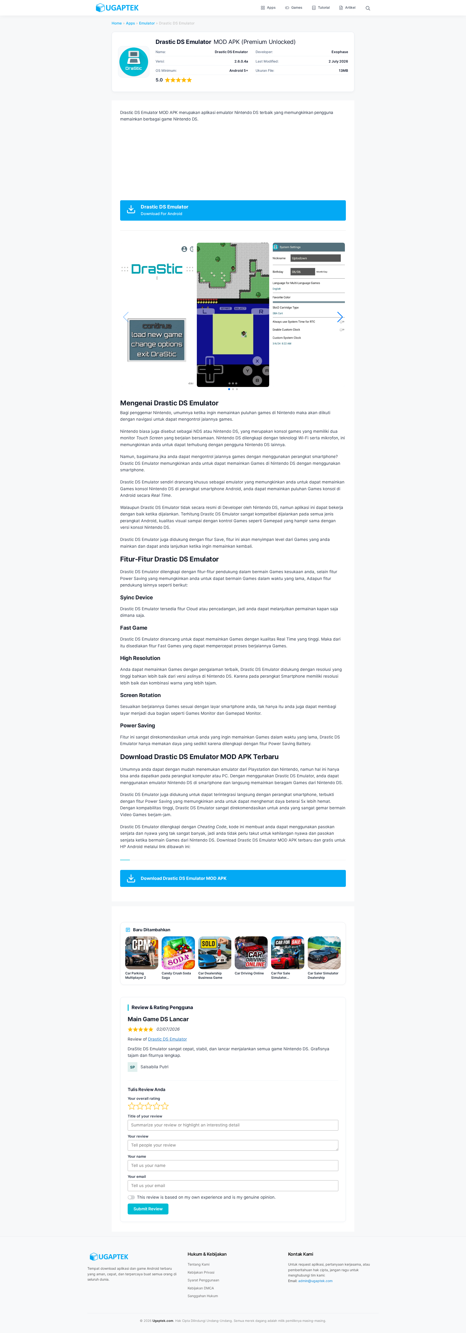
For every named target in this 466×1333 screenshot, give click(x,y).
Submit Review (148, 1208)
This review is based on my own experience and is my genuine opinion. (206, 1197)
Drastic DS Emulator (167, 1039)
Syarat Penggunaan (203, 1280)
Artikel (350, 7)
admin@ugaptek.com (315, 1281)
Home (117, 23)
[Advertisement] (233, 161)
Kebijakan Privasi (201, 1272)
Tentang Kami (198, 1264)
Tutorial (324, 7)
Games (296, 7)
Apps (271, 7)
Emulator (147, 23)
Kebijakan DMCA (201, 1288)
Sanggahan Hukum (203, 1296)
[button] (368, 7)
